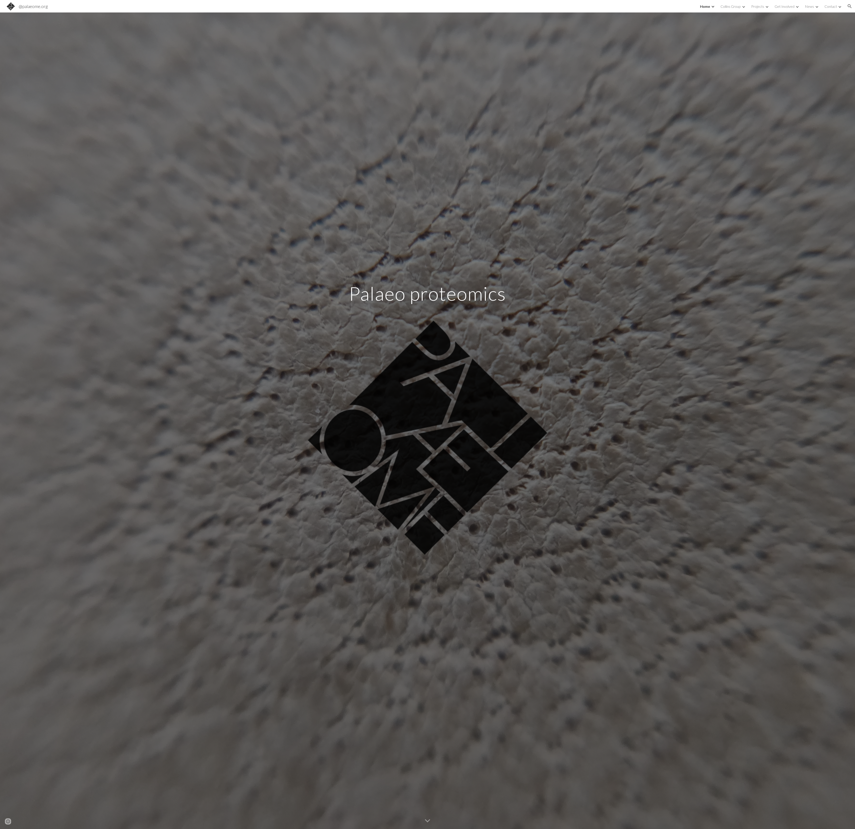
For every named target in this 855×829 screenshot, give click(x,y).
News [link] (809, 6)
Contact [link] (830, 6)
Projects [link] (757, 6)
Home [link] (705, 6)
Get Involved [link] (784, 6)
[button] (849, 6)
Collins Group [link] (731, 6)
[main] (427, 293)
